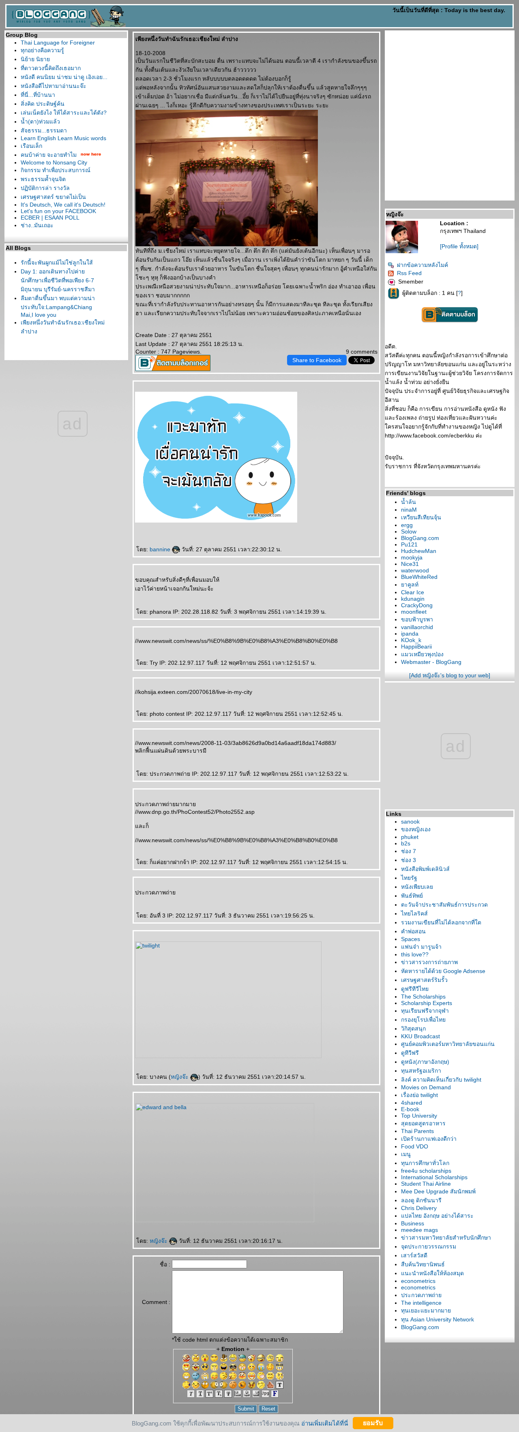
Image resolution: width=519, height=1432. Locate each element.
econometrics (418, 1281)
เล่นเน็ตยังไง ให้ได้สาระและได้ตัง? (64, 112)
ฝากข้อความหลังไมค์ (422, 265)
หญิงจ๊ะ (180, 1076)
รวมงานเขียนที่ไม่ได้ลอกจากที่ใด (441, 922)
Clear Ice (412, 592)
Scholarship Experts (426, 1003)
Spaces (410, 939)
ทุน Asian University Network (437, 1319)
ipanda (409, 633)
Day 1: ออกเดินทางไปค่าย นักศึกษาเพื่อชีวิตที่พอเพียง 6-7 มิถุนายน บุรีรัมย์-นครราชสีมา (58, 280)
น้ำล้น (408, 502)
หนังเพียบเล (417, 887)
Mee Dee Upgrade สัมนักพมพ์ (438, 1191)
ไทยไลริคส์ (414, 913)
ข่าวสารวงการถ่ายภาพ (429, 962)
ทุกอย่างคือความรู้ (42, 50)
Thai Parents (417, 1131)
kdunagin (413, 598)
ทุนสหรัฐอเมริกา (421, 1070)
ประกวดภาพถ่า (421, 1295)
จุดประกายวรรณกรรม (428, 1246)
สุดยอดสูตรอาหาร (423, 1123)
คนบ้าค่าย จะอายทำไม (49, 155)
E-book (410, 1109)
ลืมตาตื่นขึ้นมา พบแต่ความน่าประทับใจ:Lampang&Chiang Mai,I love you (58, 306)
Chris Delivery (419, 1208)
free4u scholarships (426, 1170)
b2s (405, 843)
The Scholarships (423, 996)
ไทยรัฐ (409, 878)
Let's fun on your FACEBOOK (58, 211)
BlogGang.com (420, 538)
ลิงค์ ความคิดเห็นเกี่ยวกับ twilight (441, 1079)
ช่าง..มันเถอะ (37, 225)
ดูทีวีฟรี (410, 1053)
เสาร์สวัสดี (414, 1255)
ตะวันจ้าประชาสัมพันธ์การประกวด (444, 904)
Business (412, 1223)
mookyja (411, 557)
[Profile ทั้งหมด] (459, 246)
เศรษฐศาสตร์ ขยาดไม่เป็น (53, 197)
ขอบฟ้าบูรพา (417, 619)
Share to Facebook (316, 360)
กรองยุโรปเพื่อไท (423, 1019)
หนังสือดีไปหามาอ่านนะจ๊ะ (53, 86)
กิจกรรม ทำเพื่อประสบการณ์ (55, 170)
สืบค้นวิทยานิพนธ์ (423, 1264)
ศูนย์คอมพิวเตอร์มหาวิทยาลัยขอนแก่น (448, 1044)
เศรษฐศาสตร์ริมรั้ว (424, 980)
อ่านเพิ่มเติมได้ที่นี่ (324, 1422)
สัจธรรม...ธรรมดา (44, 130)
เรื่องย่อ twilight (419, 1095)
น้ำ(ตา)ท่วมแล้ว (40, 121)
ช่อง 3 (408, 860)
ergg (407, 525)
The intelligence (421, 1303)
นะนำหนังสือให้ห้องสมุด (432, 1273)
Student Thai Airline (426, 1183)
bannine (161, 549)
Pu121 (409, 544)
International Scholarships (434, 1177)
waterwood (415, 570)
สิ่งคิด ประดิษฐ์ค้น (42, 103)
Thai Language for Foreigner (58, 42)
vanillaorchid (417, 627)
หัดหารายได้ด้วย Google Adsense (443, 971)
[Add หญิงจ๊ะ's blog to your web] (449, 675)
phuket (409, 837)
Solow (408, 531)
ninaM (409, 509)
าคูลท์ (409, 584)
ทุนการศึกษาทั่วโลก (425, 1163)
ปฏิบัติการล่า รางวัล (45, 188)
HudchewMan (418, 551)
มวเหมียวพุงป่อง (422, 654)
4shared (411, 1102)
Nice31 (410, 564)
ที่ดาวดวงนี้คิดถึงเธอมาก (51, 68)
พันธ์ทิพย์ (412, 895)
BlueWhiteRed (419, 577)
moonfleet (414, 611)
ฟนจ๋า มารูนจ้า (421, 946)
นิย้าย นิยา (35, 59)
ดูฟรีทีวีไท (415, 989)
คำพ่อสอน (413, 931)
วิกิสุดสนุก (413, 1028)
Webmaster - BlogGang (431, 662)
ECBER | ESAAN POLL (50, 217)
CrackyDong (417, 605)
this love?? (415, 954)
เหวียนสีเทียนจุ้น (421, 517)
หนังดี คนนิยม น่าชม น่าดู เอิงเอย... (64, 77)
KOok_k (411, 640)
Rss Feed (409, 273)
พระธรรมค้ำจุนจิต (43, 179)
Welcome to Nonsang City (54, 162)
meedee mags (419, 1230)
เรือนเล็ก (31, 146)
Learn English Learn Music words (63, 138)
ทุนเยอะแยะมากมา (426, 1310)
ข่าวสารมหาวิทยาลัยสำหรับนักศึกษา (446, 1237)
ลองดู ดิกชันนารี (421, 1200)
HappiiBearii (416, 646)
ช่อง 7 (408, 851)
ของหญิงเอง (416, 829)
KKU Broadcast (420, 1036)
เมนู (406, 1154)
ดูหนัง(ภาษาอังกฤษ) (425, 1062)
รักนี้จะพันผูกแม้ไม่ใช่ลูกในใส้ (57, 262)
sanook (410, 821)
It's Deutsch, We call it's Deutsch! (63, 204)
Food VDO (414, 1146)
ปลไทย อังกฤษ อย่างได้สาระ (437, 1215)
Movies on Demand (426, 1087)
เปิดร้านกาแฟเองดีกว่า (429, 1138)
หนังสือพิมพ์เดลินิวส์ (425, 869)
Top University (419, 1115)
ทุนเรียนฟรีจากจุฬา (425, 1010)
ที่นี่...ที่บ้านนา (38, 95)
